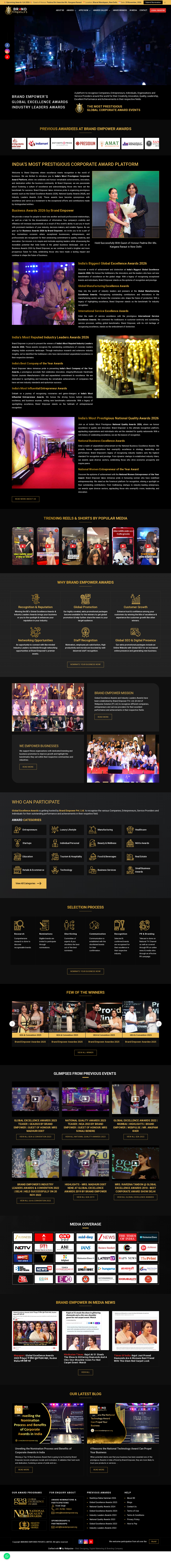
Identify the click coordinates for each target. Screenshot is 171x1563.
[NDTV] (23, 1248)
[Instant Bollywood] (85, 1279)
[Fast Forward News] (106, 1279)
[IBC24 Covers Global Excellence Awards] (23, 1258)
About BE (60, 10)
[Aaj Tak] (23, 1279)
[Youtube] (91, 1541)
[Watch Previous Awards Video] (30, 1017)
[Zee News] (106, 1237)
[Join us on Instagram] (7, 51)
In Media (133, 10)
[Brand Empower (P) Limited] (16, 10)
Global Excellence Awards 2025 (103, 1502)
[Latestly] (106, 1258)
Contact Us (132, 1506)
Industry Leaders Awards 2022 (103, 1528)
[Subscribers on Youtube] (7, 56)
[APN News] (127, 1258)
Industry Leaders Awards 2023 (103, 1515)
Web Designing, (82, 1548)
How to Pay (132, 1523)
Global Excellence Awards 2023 (103, 1523)
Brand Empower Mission (114, 693)
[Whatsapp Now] (7, 1556)
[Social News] (127, 1279)
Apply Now (83, 10)
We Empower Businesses (38, 746)
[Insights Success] (65, 1279)
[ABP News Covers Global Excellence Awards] (44, 1237)
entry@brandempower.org (66, 1513)
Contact (143, 10)
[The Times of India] (127, 1237)
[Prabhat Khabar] (85, 1269)
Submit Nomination (153, 2)
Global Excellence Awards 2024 (103, 1511)
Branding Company (115, 1548)
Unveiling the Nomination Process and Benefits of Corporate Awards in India (43, 1450)
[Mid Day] (85, 1237)
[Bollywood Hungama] (106, 1269)
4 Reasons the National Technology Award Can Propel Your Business (120, 1450)
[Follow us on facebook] (7, 45)
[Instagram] (48, 546)
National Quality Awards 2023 (102, 1519)
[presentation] (12, 1024)
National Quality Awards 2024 (102, 1506)
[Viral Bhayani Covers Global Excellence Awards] (44, 1258)
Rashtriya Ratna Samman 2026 (103, 1498)
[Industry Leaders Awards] (29, 1525)
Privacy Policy (133, 1519)
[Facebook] (80, 1541)
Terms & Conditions (135, 1515)
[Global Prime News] (148, 1269)
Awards (70, 10)
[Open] (75, 10)
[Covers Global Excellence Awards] (148, 1237)
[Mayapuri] (127, 1269)
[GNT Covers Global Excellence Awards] (65, 1237)
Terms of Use (133, 1511)
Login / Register (158, 10)
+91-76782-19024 (63, 1509)
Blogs (129, 1502)
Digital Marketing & (97, 1548)
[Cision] (44, 1279)
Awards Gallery (100, 10)
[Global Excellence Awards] (29, 1501)
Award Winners (120, 10)
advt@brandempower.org (66, 1527)
